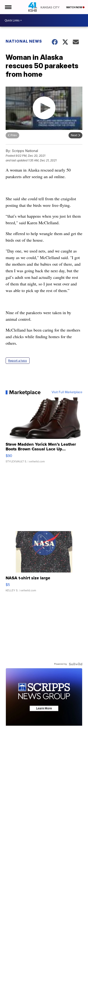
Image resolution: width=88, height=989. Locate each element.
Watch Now (74, 7)
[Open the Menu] (8, 7)
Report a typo (17, 360)
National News (24, 41)
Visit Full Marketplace (67, 392)
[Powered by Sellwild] (75, 664)
